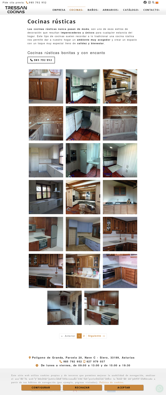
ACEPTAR (123, 387)
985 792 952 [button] (42, 60)
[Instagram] (149, 2)
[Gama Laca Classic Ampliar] (83, 234)
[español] (156, 2)
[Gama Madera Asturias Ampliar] (46, 234)
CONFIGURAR (41, 387)
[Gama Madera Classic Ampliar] (46, 86)
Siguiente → (96, 335)
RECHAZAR (82, 387)
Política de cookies (111, 382)
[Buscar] (153, 2)
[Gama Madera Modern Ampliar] (120, 197)
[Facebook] (145, 2)
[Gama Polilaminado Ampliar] (83, 86)
